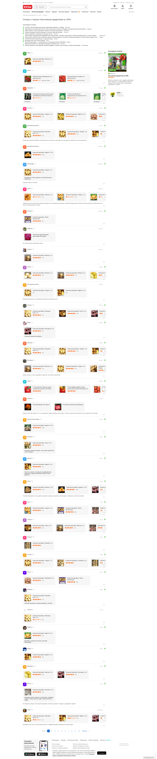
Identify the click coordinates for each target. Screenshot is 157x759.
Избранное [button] (116, 2)
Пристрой (92, 12)
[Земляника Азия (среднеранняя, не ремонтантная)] (28, 79)
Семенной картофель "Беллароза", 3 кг (43, 328)
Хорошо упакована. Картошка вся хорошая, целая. (38, 34)
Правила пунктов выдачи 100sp (81, 748)
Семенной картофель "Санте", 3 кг (76, 311)
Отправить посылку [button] (38, 2)
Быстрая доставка (73, 740)
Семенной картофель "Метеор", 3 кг (42, 255)
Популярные (26, 12)
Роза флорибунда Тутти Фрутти (41, 404)
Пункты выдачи (56, 744)
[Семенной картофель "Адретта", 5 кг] (60, 116)
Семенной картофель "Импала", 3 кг (42, 194)
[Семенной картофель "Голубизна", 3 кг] (60, 563)
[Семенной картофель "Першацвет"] (95, 510)
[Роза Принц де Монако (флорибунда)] (58, 407)
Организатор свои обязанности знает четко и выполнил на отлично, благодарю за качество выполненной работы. (55, 29)
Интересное (85, 12)
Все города (27, 2)
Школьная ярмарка (64, 12)
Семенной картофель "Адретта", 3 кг (75, 290)
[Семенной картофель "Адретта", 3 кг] (95, 134)
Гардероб (54, 12)
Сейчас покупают (94, 740)
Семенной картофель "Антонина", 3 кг (43, 689)
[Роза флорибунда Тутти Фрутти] (28, 407)
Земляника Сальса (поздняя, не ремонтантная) (76, 77)
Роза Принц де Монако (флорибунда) (73, 404)
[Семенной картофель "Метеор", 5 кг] (28, 61)
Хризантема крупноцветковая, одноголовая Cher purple (41, 235)
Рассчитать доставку (57, 746)
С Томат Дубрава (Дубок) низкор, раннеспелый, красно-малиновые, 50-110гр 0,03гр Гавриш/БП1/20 (77, 387)
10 (79, 731)
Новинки (47, 12)
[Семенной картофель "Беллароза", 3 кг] (94, 313)
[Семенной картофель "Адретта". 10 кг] (28, 154)
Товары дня (83, 740)
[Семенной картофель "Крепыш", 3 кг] (93, 275)
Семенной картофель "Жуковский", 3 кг (43, 578)
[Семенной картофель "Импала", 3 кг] (28, 197)
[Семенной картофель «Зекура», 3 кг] (28, 116)
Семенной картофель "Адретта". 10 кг (43, 152)
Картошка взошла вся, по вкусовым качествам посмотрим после (42, 43)
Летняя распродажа (38, 12)
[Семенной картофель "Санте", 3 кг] (62, 313)
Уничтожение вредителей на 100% (118, 76)
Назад (43, 731)
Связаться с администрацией (60, 748)
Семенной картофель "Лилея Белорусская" (40, 217)
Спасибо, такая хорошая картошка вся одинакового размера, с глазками (44, 27)
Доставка (131, 12)
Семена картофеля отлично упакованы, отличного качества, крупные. (44, 32)
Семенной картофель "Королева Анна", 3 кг (41, 132)
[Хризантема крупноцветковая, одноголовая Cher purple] (28, 237)
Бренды (99, 12)
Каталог (41, 7)
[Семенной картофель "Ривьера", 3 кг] (28, 545)
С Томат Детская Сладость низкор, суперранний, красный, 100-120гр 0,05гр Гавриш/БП (42, 387)
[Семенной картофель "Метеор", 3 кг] (28, 257)
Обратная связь (149, 757)
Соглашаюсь (101, 753)
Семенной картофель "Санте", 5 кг (42, 443)
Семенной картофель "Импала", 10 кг (43, 487)
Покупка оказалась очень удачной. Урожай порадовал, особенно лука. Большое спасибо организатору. (53, 45)
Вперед (84, 731)
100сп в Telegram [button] (48, 2)
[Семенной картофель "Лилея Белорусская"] (28, 219)
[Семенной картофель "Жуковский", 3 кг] (94, 116)
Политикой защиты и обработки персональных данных (73, 754)
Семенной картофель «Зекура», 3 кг (42, 114)
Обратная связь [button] (130, 2)
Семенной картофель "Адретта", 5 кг (75, 114)
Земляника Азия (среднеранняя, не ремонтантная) (42, 77)
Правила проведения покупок (81, 746)
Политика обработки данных (80, 744)
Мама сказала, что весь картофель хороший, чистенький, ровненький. (44, 30)
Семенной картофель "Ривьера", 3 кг (43, 543)
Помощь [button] (122, 2)
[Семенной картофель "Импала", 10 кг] (28, 489)
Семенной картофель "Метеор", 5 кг (42, 59)
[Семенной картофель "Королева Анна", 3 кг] (28, 134)
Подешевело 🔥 (75, 12)
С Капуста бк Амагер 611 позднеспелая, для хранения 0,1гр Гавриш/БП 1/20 (76, 94)
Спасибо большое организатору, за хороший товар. (39, 39)
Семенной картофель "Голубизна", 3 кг (76, 560)
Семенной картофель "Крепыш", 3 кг (42, 672)
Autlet (120, 93)
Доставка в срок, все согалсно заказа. (35, 40)
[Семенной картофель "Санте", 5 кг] (28, 445)
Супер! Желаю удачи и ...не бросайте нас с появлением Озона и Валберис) (45, 42)
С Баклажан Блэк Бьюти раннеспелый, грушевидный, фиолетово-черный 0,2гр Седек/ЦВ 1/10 (43, 94)
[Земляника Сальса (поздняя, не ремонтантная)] (62, 79)
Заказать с (105, 740)
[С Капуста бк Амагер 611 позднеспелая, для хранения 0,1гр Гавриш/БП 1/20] (62, 96)
